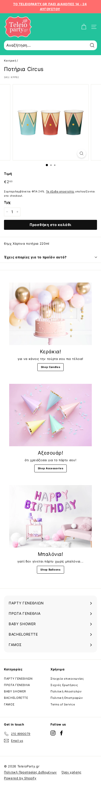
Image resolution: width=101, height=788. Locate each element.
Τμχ (7, 202)
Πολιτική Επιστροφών (66, 697)
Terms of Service (62, 704)
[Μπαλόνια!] (50, 516)
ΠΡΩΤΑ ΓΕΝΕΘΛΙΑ (17, 685)
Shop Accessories (50, 468)
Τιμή (8, 174)
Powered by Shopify (20, 778)
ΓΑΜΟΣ (9, 704)
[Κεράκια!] (50, 314)
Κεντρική (10, 60)
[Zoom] (81, 153)
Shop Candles (50, 367)
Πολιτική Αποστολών (66, 691)
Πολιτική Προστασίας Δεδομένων (30, 772)
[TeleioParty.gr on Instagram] (52, 732)
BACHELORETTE (16, 697)
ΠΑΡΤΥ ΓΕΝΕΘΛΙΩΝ (18, 678)
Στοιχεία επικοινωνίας (67, 678)
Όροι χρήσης (72, 772)
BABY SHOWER (15, 691)
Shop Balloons (50, 569)
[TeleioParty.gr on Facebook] (61, 732)
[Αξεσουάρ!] (50, 415)
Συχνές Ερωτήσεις (64, 685)
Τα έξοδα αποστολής (60, 191)
